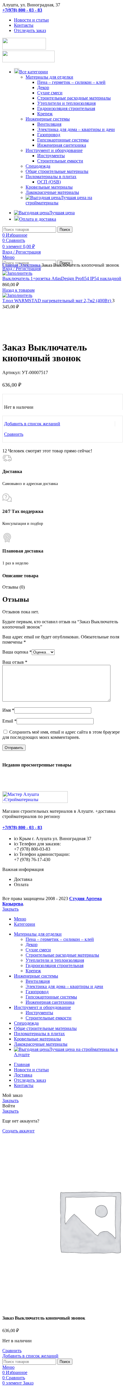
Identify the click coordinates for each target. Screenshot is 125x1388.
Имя (8, 710)
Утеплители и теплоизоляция (66, 103)
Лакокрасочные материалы (52, 192)
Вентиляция (49, 124)
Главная (10, 265)
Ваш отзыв (14, 662)
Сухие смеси (50, 92)
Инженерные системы (48, 118)
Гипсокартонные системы (63, 139)
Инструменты (51, 155)
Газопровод (48, 134)
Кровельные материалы (49, 187)
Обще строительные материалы (57, 171)
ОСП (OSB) (49, 181)
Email (9, 720)
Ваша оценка (17, 651)
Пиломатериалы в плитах (51, 176)
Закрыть (10, 909)
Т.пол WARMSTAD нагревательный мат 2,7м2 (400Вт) (57, 300)
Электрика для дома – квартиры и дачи (76, 129)
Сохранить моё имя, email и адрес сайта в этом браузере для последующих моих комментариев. (61, 735)
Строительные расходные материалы (74, 97)
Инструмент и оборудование (54, 150)
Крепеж (45, 113)
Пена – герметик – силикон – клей (71, 82)
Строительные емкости (60, 160)
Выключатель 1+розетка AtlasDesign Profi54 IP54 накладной (61, 278)
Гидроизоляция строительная (66, 108)
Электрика (30, 265)
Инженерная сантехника (61, 145)
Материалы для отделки (49, 77)
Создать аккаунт (18, 1130)
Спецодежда (38, 166)
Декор (43, 87)
